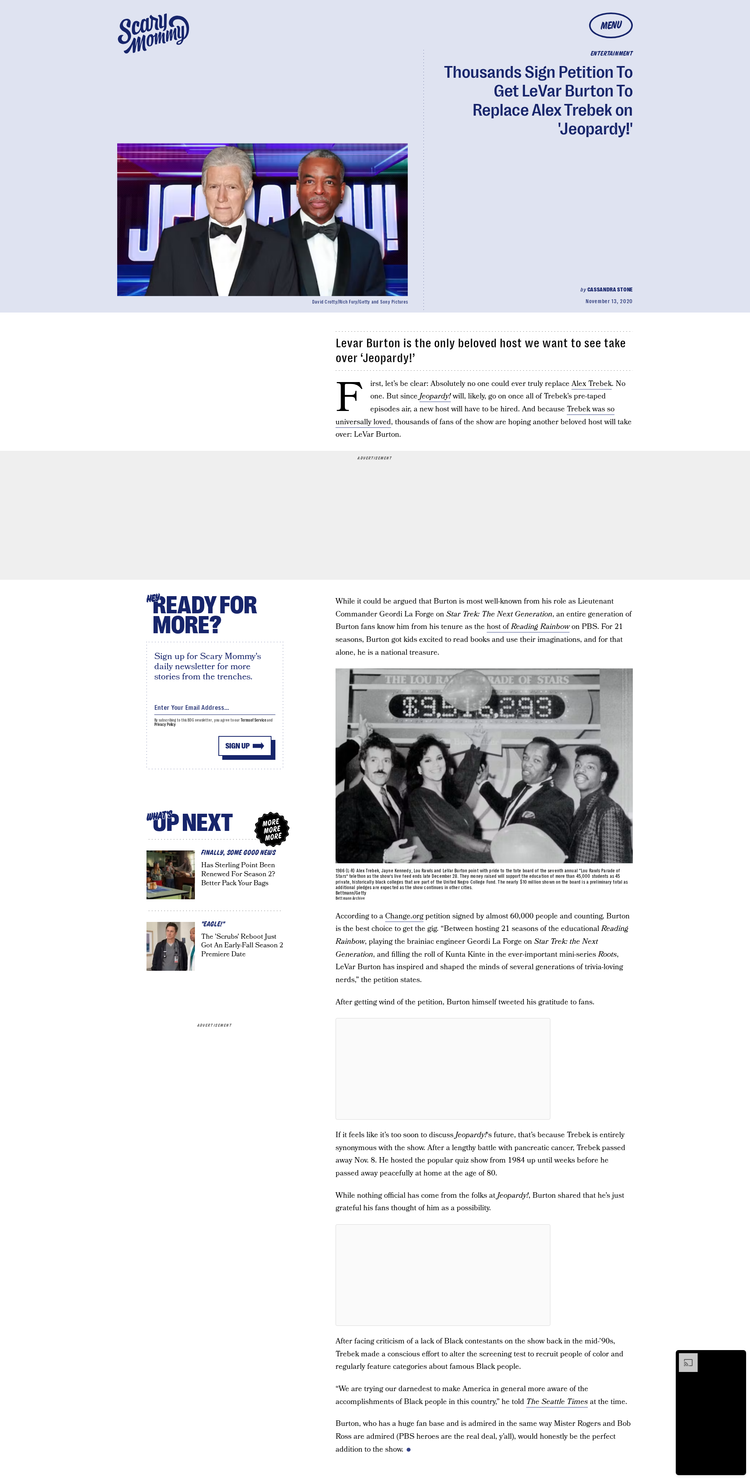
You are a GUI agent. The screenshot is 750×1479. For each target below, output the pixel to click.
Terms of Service (253, 720)
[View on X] (443, 1069)
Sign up (237, 745)
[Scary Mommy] (153, 33)
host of (528, 627)
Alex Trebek (591, 384)
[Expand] (684, 1357)
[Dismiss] (737, 1357)
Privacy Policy (165, 724)
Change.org (404, 916)
